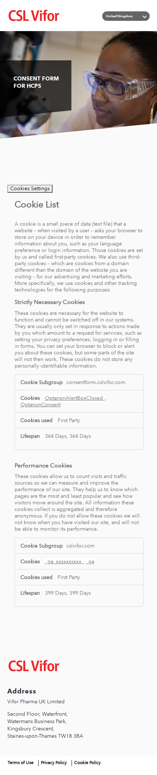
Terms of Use (21, 762)
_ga (90, 561)
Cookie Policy (87, 762)
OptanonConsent (40, 404)
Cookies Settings (30, 188)
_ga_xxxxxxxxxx (64, 561)
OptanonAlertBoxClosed (74, 398)
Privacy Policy (54, 762)
